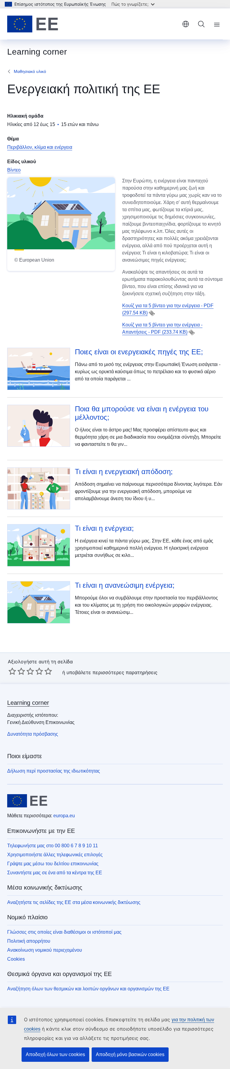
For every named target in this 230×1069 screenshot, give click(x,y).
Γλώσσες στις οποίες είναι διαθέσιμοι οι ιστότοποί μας (64, 932)
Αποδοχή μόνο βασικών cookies (130, 1054)
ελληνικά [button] (185, 24)
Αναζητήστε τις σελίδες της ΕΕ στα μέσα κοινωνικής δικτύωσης (73, 902)
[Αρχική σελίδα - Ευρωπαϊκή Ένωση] (32, 24)
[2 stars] (17, 671)
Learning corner (28, 702)
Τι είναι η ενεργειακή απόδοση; (124, 471)
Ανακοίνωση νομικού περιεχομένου (44, 950)
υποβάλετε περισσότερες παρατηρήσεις (112, 672)
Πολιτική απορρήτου (28, 941)
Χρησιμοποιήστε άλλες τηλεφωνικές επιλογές (55, 854)
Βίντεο (14, 170)
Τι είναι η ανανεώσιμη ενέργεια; (125, 585)
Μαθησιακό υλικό (30, 71)
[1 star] (12, 671)
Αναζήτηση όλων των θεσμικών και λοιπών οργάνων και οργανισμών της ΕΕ (88, 988)
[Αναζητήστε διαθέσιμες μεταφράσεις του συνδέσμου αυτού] (152, 313)
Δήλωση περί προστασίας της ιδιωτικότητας (53, 770)
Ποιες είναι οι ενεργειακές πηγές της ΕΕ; (139, 352)
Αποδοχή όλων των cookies (55, 1054)
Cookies (16, 959)
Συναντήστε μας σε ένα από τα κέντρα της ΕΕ (54, 872)
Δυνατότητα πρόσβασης (32, 734)
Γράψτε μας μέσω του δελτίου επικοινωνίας (53, 863)
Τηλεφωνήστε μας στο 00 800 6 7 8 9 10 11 (52, 845)
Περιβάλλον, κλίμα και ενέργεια (39, 147)
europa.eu (64, 815)
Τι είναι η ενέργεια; (104, 528)
